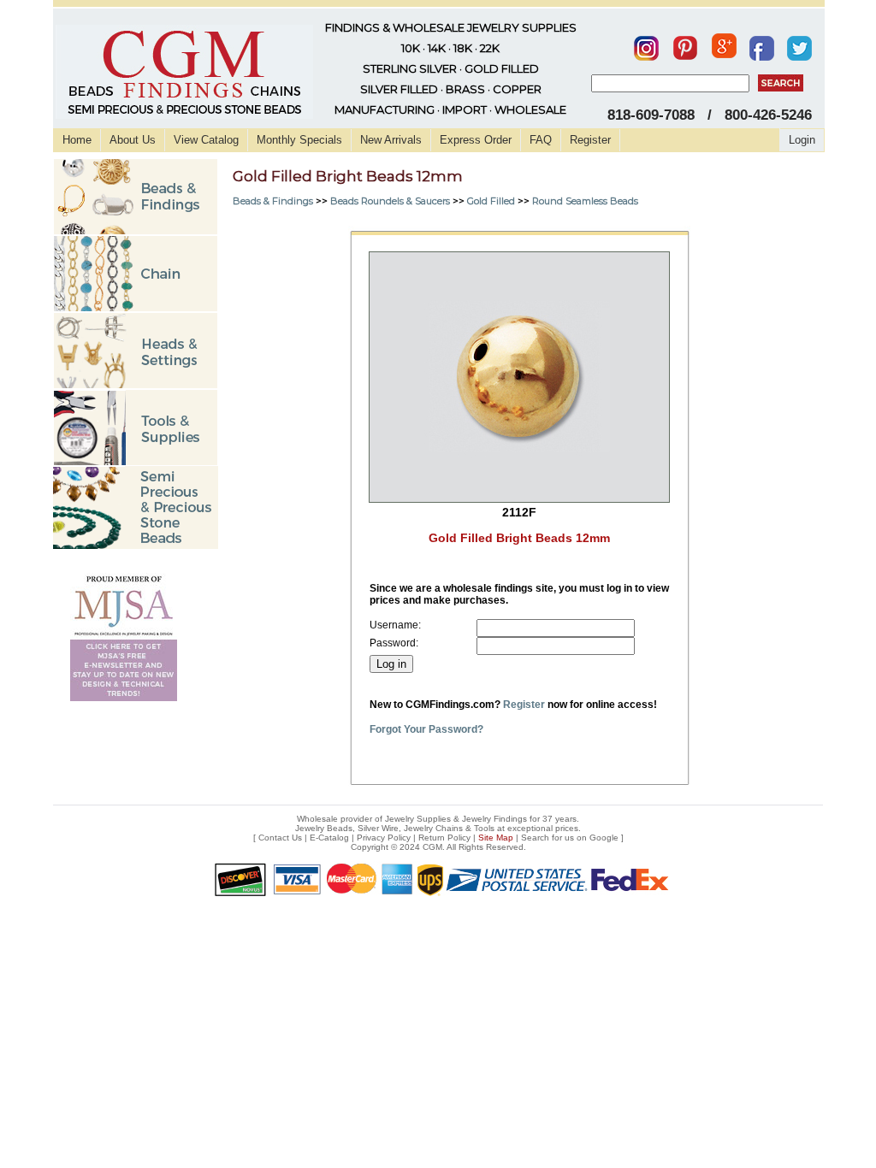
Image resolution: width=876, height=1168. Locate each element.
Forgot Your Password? (426, 729)
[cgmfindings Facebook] (761, 44)
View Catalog (206, 139)
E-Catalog (329, 837)
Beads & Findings (273, 201)
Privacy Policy (384, 837)
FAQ (541, 139)
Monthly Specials (299, 139)
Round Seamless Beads (585, 201)
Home (77, 139)
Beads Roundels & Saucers (390, 201)
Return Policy (444, 837)
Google (604, 837)
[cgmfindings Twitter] (799, 44)
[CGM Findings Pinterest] (685, 44)
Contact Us (280, 837)
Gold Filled (491, 201)
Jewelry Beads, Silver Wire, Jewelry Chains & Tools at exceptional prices (436, 828)
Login (802, 139)
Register (590, 139)
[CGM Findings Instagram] (646, 44)
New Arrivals (391, 139)
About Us (133, 139)
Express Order (476, 139)
